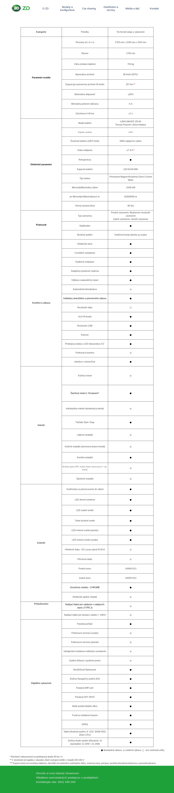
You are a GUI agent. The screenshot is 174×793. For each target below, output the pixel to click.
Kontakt (154, 8)
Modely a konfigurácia (67, 8)
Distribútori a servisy (111, 8)
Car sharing (89, 8)
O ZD (45, 8)
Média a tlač (132, 8)
